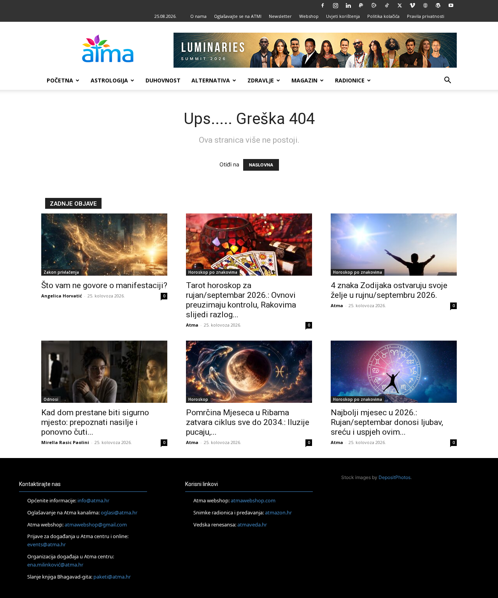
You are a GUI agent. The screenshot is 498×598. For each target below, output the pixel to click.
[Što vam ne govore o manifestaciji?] (104, 244)
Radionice (350, 80)
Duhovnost (163, 80)
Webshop (309, 16)
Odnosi (51, 399)
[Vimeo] (412, 5)
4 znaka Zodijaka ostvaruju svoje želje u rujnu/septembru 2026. (389, 290)
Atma (192, 325)
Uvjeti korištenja (343, 16)
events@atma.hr (46, 544)
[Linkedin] (348, 5)
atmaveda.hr (252, 524)
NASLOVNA (261, 165)
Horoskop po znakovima (212, 272)
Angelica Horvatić (61, 296)
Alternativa (210, 80)
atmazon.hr (278, 512)
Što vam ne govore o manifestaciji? (104, 285)
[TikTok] (387, 5)
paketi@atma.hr (112, 576)
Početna (60, 80)
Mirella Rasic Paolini (65, 442)
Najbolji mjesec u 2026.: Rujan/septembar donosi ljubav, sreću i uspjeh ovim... (387, 422)
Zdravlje (260, 80)
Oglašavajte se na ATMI (237, 16)
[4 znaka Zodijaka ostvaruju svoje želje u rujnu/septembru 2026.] (394, 244)
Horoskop (198, 399)
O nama (198, 16)
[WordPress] (438, 5)
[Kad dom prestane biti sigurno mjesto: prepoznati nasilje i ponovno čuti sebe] (104, 372)
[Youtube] (451, 5)
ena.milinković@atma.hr (55, 564)
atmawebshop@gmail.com (96, 524)
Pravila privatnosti (425, 16)
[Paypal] (361, 5)
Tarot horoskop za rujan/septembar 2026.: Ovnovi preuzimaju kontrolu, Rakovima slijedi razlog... (241, 300)
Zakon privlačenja (61, 272)
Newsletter (280, 16)
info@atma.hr (93, 500)
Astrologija (109, 80)
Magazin (304, 80)
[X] (399, 5)
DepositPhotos (394, 477)
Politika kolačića (383, 16)
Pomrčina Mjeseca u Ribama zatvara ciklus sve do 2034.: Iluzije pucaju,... (247, 422)
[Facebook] (322, 5)
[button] (447, 81)
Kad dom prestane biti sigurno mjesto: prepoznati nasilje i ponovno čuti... (95, 422)
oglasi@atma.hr (119, 512)
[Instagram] (335, 5)
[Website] (425, 5)
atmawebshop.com (253, 500)
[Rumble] (374, 5)
